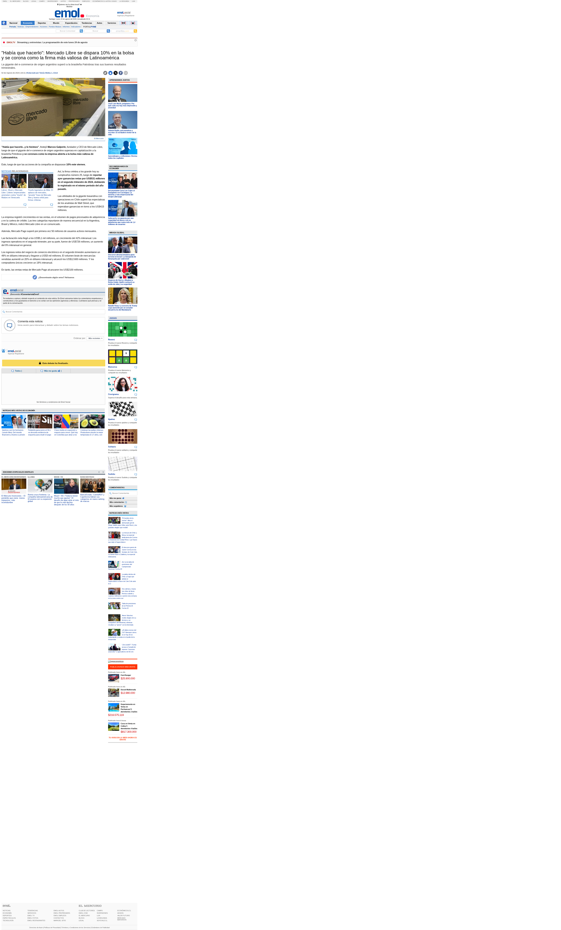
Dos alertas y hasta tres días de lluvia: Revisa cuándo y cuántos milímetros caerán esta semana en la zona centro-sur (122, 593)
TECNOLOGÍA (8, 920)
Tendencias (87, 23)
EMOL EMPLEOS (60, 915)
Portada (12, 27)
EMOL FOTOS (32, 918)
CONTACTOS (59, 918)
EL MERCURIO (84, 915)
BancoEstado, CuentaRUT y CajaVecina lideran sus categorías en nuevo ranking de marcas (66, 498)
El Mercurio (15, 1)
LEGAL (81, 920)
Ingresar (120, 16)
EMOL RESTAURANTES (36, 920)
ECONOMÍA (7, 913)
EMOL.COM (83, 913)
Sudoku (111, 474)
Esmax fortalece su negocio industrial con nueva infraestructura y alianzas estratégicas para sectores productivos (92, 499)
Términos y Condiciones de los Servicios (75, 927)
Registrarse (129, 16)
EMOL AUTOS (59, 910)
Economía (27, 23)
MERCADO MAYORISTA (121, 919)
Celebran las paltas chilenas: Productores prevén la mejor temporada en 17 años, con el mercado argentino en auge (92, 435)
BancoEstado (61, 477)
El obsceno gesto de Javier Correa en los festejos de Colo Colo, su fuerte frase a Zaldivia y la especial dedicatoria (122, 552)
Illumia (4, 477)
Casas (114, 1)
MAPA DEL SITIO (60, 920)
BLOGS (81, 918)
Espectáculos (71, 23)
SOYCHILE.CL (102, 920)
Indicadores (76, 27)
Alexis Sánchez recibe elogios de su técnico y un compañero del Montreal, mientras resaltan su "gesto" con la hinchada (122, 620)
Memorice (112, 367)
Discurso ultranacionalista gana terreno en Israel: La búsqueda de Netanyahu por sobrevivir (122, 257)
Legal (33, 1)
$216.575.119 (116, 714)
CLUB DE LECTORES (87, 910)
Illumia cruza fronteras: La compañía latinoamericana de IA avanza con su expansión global (13, 498)
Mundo (56, 23)
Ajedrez (111, 419)
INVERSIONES (102, 913)
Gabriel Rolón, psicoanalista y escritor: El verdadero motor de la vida (122, 132)
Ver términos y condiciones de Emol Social (53, 402)
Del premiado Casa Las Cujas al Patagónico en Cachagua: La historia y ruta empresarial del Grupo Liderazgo (121, 194)
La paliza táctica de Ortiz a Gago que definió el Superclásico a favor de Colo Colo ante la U (122, 578)
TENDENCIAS (32, 910)
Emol (5, 1)
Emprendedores (32, 27)
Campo (42, 1)
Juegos (113, 318)
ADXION (120, 913)
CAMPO (100, 910)
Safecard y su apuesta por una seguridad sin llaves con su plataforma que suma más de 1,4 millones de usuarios (121, 221)
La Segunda (124, 1)
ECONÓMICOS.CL (124, 910)
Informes (66, 27)
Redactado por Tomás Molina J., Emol (42, 73)
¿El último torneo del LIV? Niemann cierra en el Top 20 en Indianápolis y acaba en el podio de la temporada (122, 634)
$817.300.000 (128, 731)
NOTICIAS (6, 910)
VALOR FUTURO (123, 915)
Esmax (83, 477)
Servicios (112, 23)
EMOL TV (30, 915)
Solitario (112, 447)
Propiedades (74, 1)
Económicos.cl (99, 1)
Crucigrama (113, 394)
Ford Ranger (126, 675)
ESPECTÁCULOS (9, 918)
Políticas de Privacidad (52, 927)
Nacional (13, 23)
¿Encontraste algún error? (56, 277)
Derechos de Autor (36, 927)
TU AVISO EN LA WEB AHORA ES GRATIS (123, 739)
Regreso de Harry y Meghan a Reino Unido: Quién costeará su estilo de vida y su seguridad (121, 282)
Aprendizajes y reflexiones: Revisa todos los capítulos (122, 157)
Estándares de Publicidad (101, 927)
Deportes (42, 23)
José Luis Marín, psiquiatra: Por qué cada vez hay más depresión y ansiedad (122, 106)
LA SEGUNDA (102, 918)
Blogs (25, 1)
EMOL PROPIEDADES (62, 913)
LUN (98, 915)
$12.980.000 (128, 692)
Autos (63, 1)
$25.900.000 (128, 678)
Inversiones (52, 1)
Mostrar (69, 7)
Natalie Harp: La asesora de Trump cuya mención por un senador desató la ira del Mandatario (122, 308)
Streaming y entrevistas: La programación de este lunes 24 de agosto (52, 42)
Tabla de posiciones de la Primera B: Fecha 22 (129, 606)
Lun (133, 1)
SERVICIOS (31, 913)
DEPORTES (7, 915)
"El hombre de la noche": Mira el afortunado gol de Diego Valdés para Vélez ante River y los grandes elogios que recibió (122, 522)
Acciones (43, 27)
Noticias (21, 27)
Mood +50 (32, 477)
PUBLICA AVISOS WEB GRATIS (122, 667)
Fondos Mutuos (55, 27)
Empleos (86, 1)
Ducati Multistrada (128, 690)
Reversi (111, 340)
